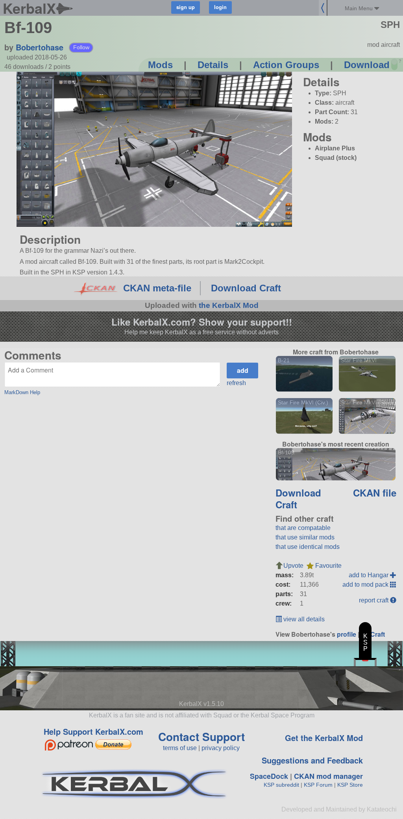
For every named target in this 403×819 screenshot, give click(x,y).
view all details (303, 619)
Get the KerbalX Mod (324, 737)
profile (346, 634)
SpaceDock (269, 776)
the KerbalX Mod (229, 305)
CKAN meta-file (157, 288)
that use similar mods (305, 537)
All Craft (373, 634)
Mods (160, 64)
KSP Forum (318, 785)
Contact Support (201, 736)
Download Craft (246, 288)
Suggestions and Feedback (312, 760)
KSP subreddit (281, 785)
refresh (236, 383)
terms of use (180, 748)
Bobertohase (39, 47)
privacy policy (221, 748)
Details (213, 64)
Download (367, 64)
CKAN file (374, 492)
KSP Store (350, 785)
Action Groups (286, 64)
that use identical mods (307, 546)
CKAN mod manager (328, 776)
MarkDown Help (22, 392)
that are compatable (303, 527)
